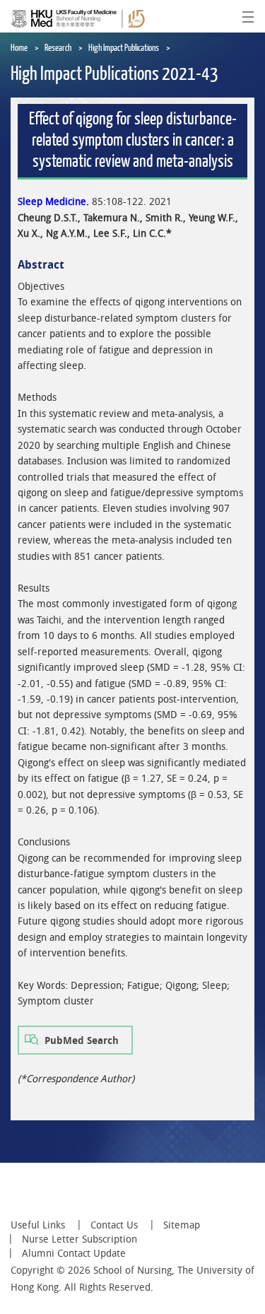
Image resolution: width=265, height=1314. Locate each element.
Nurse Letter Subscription (79, 1239)
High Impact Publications (123, 47)
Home (19, 47)
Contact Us (114, 1225)
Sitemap (181, 1225)
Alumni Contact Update (74, 1253)
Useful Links (38, 1225)
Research (58, 47)
